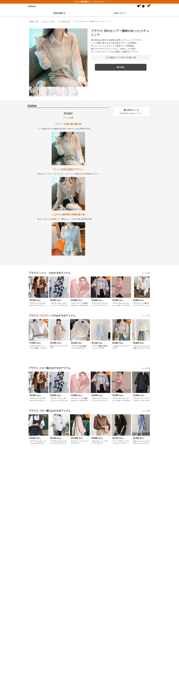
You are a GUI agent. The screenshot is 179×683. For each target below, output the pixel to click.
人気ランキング (119, 13)
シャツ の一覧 (48, 21)
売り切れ (121, 67)
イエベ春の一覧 (64, 21)
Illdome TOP (34, 21)
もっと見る (146, 273)
